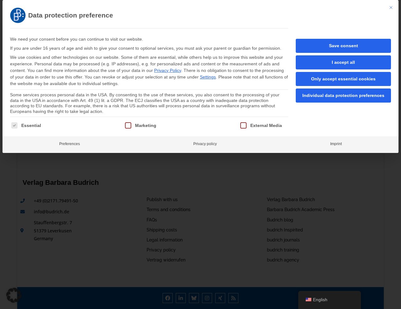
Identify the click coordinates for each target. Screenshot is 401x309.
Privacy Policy (167, 70)
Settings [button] (208, 76)
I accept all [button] (343, 62)
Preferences (69, 144)
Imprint (336, 144)
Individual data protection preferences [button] (343, 95)
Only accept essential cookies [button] (343, 78)
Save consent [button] (343, 45)
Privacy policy (205, 144)
